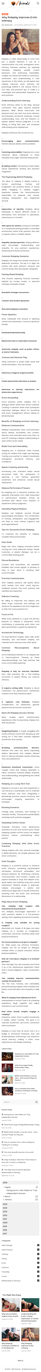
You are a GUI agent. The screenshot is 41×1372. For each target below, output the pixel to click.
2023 (5, 1211)
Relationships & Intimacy (11, 1281)
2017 (5, 1234)
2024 (5, 1208)
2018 (5, 1230)
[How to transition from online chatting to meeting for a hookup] (7, 1091)
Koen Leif (8, 25)
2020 (5, 1222)
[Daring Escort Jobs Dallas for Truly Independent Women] (7, 1056)
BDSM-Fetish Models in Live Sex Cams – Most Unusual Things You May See (26, 1078)
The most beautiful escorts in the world (18, 1152)
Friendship (5, 1272)
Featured (5, 1267)
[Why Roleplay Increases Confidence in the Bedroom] (11, 1334)
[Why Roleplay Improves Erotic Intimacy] (30, 1334)
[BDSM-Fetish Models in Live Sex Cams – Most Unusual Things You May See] (7, 1079)
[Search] (38, 3)
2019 (5, 1226)
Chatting (5, 1254)
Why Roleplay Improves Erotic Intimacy (27, 1345)
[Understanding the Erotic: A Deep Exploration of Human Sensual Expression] (30, 1305)
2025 (5, 1204)
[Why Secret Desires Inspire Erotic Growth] (11, 1305)
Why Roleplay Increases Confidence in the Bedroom (10, 1345)
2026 (5, 1182)
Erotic (5, 14)
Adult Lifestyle (7, 1245)
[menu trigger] (4, 3)
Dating (4, 1259)
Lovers (4, 1276)
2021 (5, 1219)
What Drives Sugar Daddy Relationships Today (21, 1125)
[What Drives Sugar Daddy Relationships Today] (7, 1068)
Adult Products (7, 1250)
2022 (5, 1215)
